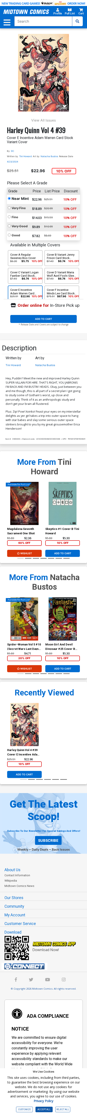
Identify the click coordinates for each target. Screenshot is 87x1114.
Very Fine (19, 208)
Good (16, 235)
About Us (12, 870)
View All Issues (43, 120)
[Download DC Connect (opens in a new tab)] (45, 966)
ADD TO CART (43, 318)
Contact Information (17, 875)
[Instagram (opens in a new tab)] (63, 980)
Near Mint (20, 198)
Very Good (20, 226)
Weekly (22, 849)
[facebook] (15, 980)
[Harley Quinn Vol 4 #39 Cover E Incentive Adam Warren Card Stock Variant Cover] (24, 724)
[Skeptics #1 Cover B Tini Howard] (62, 503)
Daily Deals (40, 849)
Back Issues (61, 849)
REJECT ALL (62, 1109)
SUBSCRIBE (48, 840)
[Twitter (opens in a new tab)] (31, 980)
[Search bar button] (77, 21)
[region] (9, 509)
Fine (15, 217)
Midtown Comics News (19, 886)
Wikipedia (10, 880)
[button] (57, 12)
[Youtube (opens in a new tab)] (47, 980)
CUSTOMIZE (24, 1109)
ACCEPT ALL (44, 1109)
